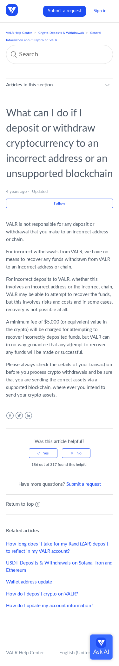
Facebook (10, 416)
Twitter (19, 416)
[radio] (43, 453)
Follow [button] (59, 203)
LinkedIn (28, 416)
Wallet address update (29, 582)
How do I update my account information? (49, 605)
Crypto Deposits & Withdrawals (61, 32)
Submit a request (64, 11)
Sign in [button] (100, 11)
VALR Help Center (19, 32)
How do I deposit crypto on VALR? (42, 594)
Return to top (20, 504)
